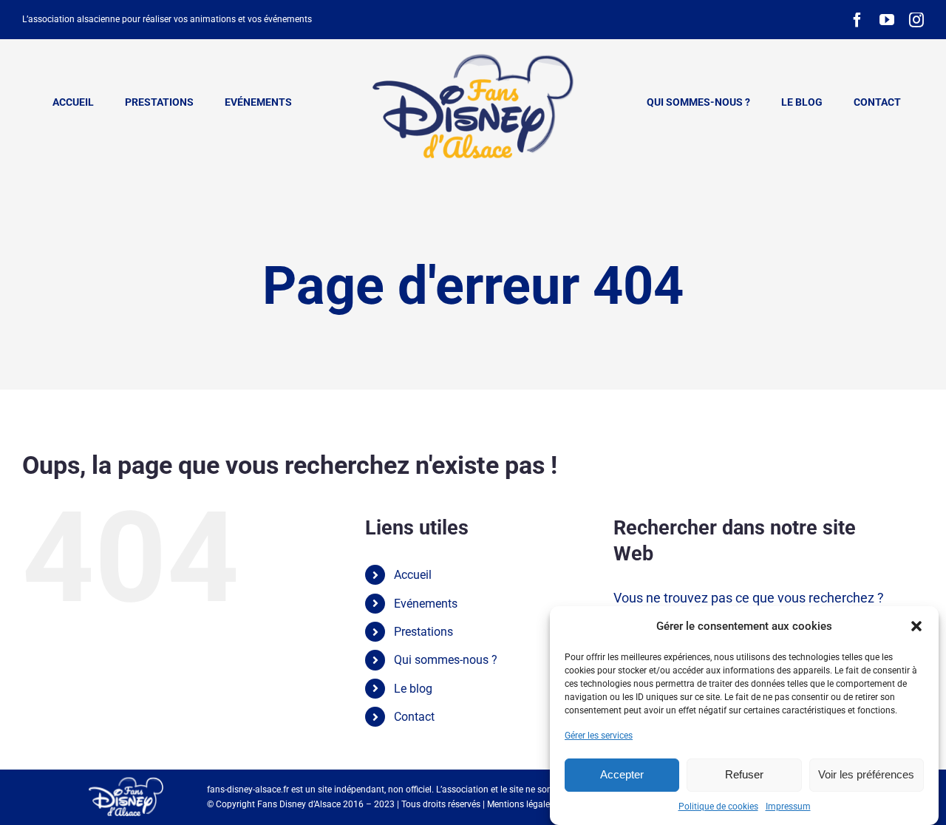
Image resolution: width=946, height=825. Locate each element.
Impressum (788, 806)
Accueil (413, 575)
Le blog (413, 689)
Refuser (744, 774)
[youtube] (886, 20)
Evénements (425, 604)
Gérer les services (599, 735)
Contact (414, 717)
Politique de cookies (718, 806)
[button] (916, 626)
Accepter (622, 774)
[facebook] (857, 20)
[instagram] (916, 20)
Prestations (423, 632)
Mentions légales (520, 804)
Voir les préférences (866, 774)
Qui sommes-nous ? (445, 660)
